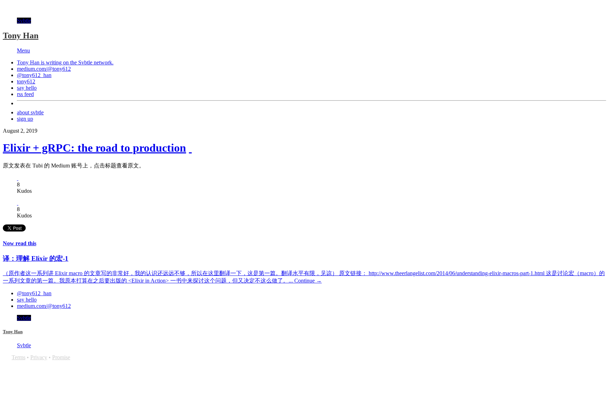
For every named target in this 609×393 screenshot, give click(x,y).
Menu (23, 50)
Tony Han (20, 35)
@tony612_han (34, 75)
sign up (25, 119)
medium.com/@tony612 (44, 69)
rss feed (25, 94)
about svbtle (30, 112)
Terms (18, 357)
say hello (27, 88)
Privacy (38, 357)
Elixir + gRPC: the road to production (94, 147)
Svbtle (24, 21)
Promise (61, 357)
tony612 (26, 81)
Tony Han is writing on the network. (65, 62)
